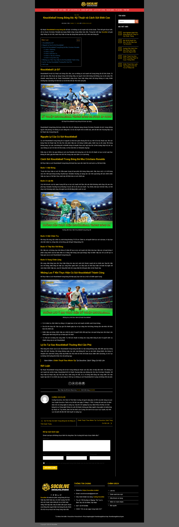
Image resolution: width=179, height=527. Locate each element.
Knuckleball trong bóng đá (56, 29)
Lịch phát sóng (99, 10)
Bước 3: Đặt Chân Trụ (51, 53)
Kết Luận (45, 64)
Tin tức (126, 10)
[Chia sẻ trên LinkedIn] (83, 383)
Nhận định (110, 10)
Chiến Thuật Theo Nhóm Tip (64, 360)
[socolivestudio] (89, 4)
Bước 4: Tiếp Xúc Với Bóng (53, 55)
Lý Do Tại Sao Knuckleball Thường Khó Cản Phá (57, 62)
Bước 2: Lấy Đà (50, 51)
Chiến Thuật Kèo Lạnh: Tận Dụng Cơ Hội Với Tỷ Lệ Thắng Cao (130, 66)
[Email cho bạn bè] (76, 383)
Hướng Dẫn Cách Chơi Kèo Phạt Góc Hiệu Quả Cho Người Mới (130, 50)
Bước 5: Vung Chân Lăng (52, 57)
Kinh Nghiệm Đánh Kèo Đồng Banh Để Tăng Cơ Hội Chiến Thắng (130, 34)
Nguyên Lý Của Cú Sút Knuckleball (53, 45)
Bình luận (46, 438)
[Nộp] (136, 21)
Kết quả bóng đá (74, 10)
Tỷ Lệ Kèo (118, 10)
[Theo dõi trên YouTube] (55, 495)
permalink (92, 390)
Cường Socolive (86, 23)
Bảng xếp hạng (86, 10)
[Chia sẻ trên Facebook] (69, 383)
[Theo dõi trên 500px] (58, 495)
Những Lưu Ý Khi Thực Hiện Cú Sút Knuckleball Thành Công (61, 60)
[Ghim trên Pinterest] (80, 383)
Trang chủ (54, 10)
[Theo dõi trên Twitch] (60, 495)
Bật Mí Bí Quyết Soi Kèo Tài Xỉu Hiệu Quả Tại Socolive (130, 42)
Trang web (93, 454)
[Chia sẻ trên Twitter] (73, 383)
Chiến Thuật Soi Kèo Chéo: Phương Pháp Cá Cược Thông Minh (130, 58)
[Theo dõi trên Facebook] (51, 495)
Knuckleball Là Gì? (48, 43)
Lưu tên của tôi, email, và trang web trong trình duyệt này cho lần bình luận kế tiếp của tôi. (75, 463)
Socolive (105, 32)
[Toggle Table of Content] (77, 40)
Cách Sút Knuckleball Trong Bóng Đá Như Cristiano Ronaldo (61, 47)
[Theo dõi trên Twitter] (53, 495)
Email (68, 454)
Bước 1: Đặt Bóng (50, 49)
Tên (44, 454)
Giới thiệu (62, 10)
